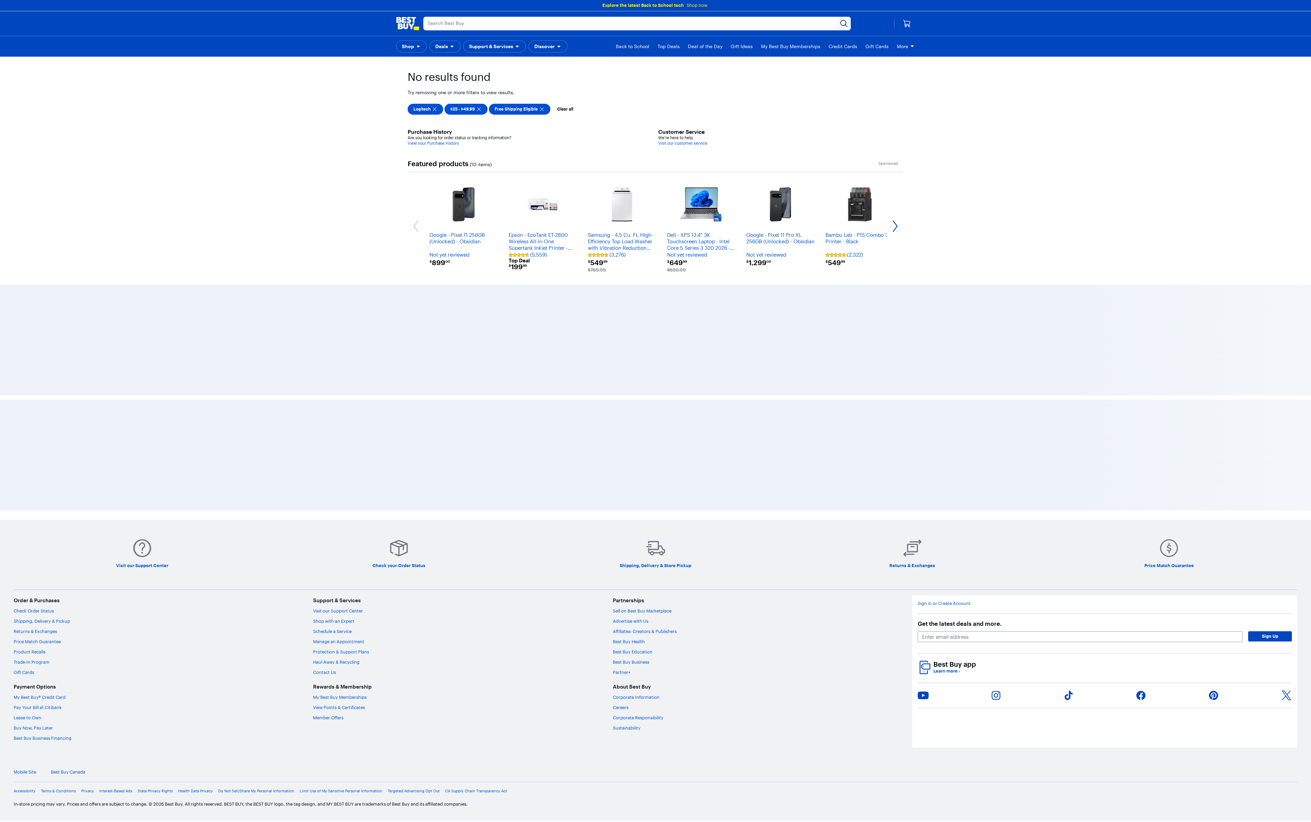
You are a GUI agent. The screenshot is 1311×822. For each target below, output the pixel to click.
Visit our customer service (682, 143)
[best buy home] (407, 23)
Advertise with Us (630, 811)
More (902, 46)
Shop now (697, 5)
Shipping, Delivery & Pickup (42, 811)
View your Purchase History (433, 143)
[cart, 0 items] (907, 23)
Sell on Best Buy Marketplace (642, 801)
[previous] (409, 366)
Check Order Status (34, 801)
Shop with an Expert (333, 811)
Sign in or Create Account (944, 793)
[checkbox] (425, 109)
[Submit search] (808, 23)
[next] (901, 366)
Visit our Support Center (338, 801)
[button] (411, 46)
